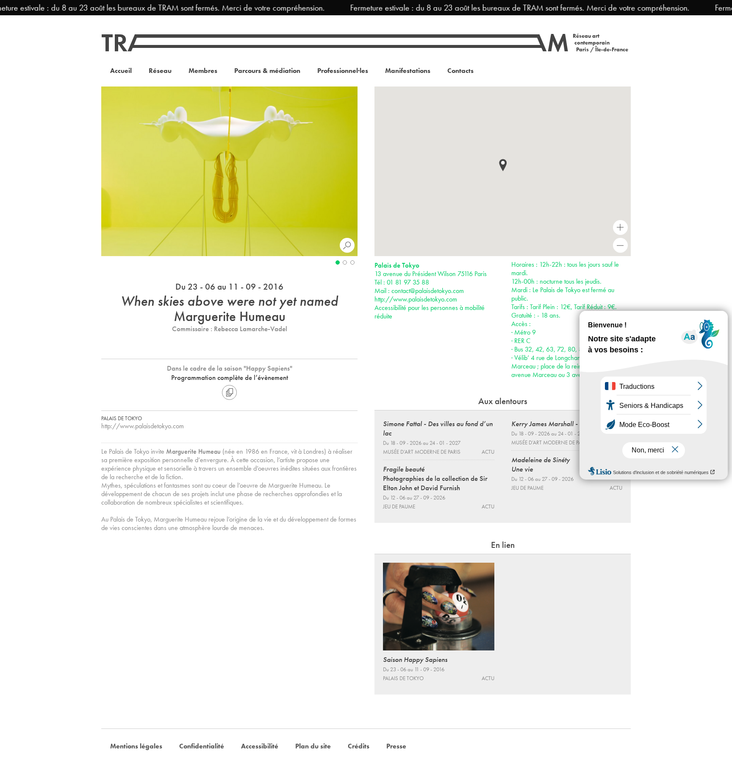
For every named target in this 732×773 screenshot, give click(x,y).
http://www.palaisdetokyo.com (142, 425)
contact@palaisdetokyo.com (427, 290)
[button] (503, 165)
